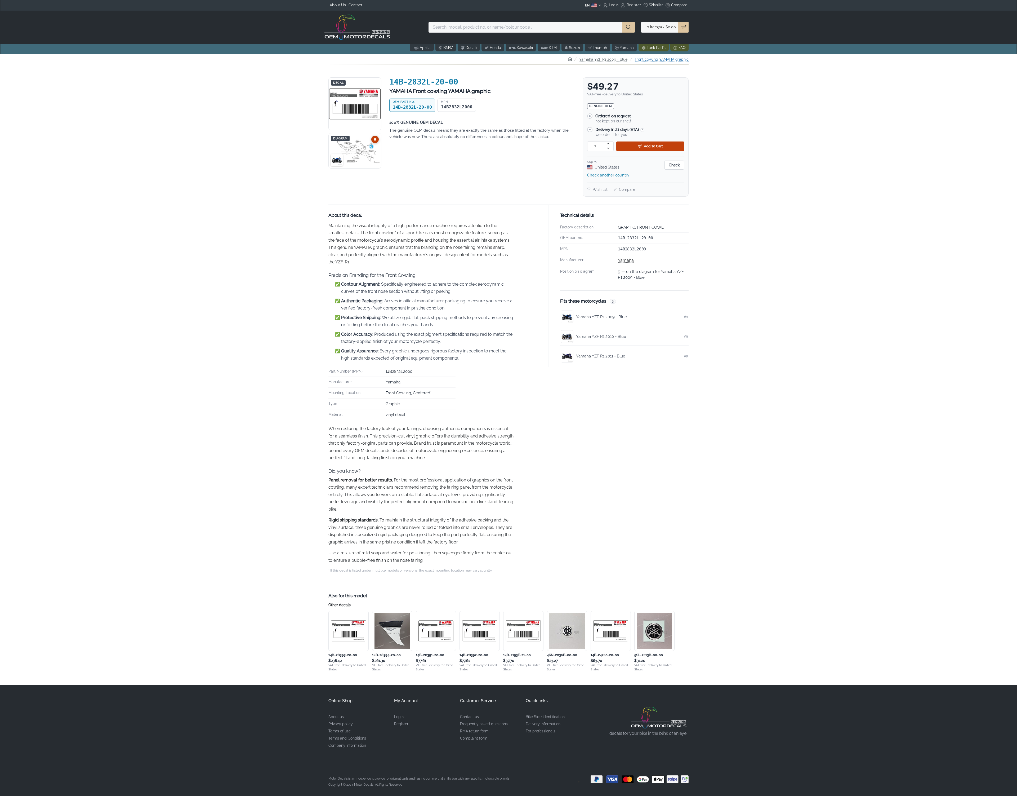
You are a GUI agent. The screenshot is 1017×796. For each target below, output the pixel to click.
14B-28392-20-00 (474, 655)
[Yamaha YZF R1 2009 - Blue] (337, 160)
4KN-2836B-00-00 (562, 655)
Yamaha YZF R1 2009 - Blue (603, 59)
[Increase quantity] (608, 144)
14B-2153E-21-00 (517, 655)
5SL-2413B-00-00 (648, 655)
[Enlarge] (355, 104)
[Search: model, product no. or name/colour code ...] (628, 27)
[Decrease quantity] (608, 148)
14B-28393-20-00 (342, 655)
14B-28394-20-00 (386, 655)
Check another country (608, 175)
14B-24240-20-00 (605, 655)
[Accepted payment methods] (636, 779)
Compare (624, 189)
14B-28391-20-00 (430, 655)
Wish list (597, 189)
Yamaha (626, 260)
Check (674, 165)
